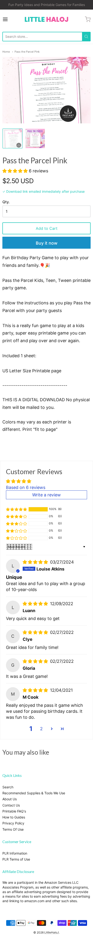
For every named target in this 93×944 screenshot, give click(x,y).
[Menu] (11, 19)
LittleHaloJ (51, 932)
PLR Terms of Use (16, 859)
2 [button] (41, 728)
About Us (9, 799)
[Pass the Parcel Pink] (12, 138)
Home (6, 51)
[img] (36, 562)
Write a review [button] (46, 494)
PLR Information (14, 853)
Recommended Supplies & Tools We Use (33, 793)
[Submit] (86, 36)
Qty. (6, 202)
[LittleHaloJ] (46, 19)
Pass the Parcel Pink (27, 51)
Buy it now (46, 243)
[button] (15, 170)
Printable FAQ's (14, 811)
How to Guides (13, 817)
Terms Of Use (13, 829)
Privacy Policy (13, 823)
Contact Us (11, 805)
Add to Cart (46, 228)
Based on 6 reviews (25, 487)
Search (7, 787)
